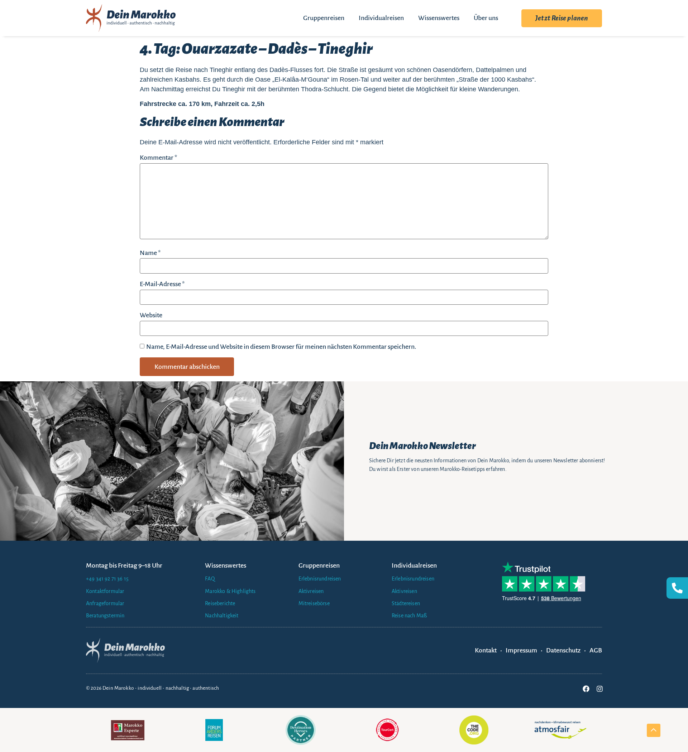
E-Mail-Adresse (162, 284)
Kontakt (486, 650)
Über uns (486, 17)
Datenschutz (563, 650)
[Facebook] (586, 689)
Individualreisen (381, 17)
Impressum (521, 650)
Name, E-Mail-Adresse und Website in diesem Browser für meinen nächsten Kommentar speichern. (281, 346)
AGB (595, 650)
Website (151, 315)
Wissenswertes (438, 17)
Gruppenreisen (323, 17)
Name (150, 252)
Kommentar (158, 157)
